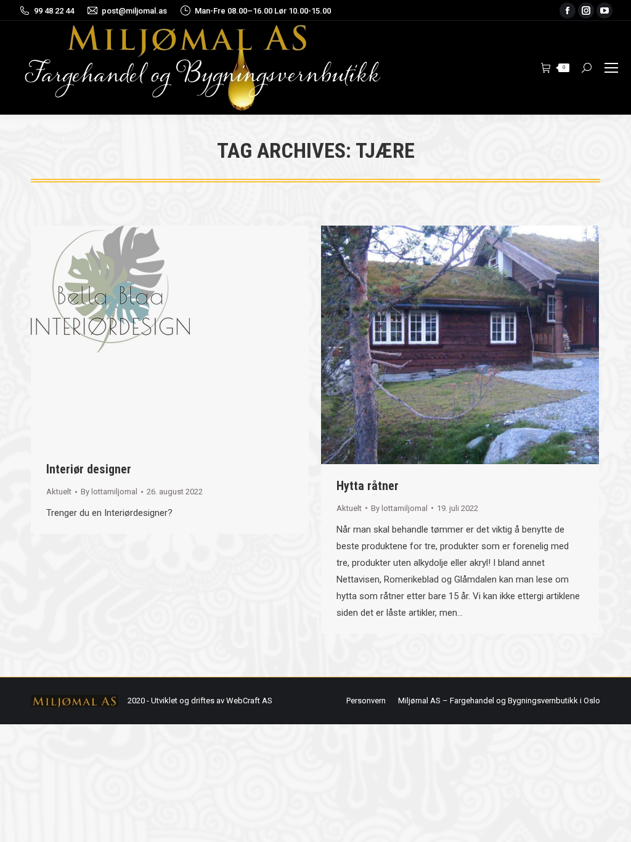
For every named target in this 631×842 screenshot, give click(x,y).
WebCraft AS (249, 700)
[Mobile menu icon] (611, 67)
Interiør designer (88, 469)
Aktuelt (58, 491)
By (109, 491)
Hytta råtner (367, 485)
